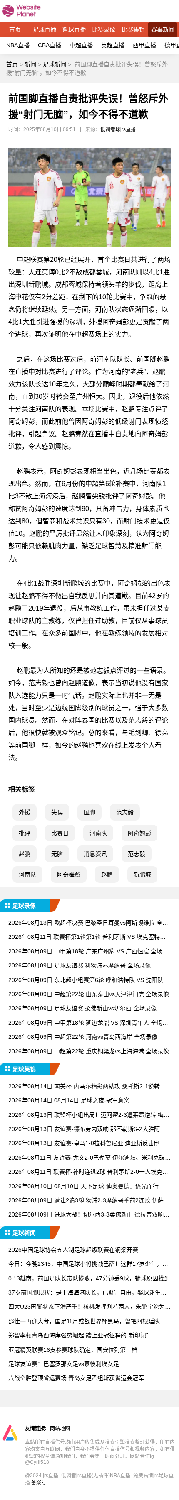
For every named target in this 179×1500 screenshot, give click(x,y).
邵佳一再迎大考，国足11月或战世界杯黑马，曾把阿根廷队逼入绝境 (87, 1322)
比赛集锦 (133, 29)
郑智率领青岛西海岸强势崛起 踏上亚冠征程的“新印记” (78, 1335)
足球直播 (44, 29)
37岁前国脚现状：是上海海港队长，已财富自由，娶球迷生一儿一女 (87, 1293)
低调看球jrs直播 (118, 129)
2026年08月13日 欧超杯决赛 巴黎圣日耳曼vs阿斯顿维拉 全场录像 (88, 923)
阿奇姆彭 (139, 833)
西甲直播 (144, 45)
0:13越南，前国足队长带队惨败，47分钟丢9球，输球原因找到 (89, 1278)
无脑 (57, 853)
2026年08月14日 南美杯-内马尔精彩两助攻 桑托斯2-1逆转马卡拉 (87, 1087)
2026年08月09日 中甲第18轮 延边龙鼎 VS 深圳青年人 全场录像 (88, 1023)
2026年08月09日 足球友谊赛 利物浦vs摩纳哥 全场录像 (79, 965)
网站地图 (60, 1429)
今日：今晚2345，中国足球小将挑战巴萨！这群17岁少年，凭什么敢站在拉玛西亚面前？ (88, 1264)
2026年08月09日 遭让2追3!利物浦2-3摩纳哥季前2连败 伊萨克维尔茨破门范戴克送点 (88, 1201)
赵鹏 (24, 853)
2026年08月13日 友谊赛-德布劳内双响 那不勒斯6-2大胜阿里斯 (87, 1130)
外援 (24, 812)
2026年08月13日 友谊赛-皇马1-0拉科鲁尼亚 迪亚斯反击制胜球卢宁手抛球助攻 (87, 1144)
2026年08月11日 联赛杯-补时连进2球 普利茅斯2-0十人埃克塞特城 (88, 1172)
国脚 (89, 812)
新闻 (30, 64)
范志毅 (125, 812)
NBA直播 (18, 45)
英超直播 (112, 45)
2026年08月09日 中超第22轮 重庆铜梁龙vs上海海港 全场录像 (88, 1051)
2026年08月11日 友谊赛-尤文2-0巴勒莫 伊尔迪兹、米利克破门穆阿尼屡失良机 (89, 1158)
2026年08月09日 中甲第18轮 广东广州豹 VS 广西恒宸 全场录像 (88, 952)
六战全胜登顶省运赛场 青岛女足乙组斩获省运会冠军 (76, 1378)
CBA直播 (49, 45)
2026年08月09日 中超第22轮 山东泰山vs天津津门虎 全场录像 (88, 994)
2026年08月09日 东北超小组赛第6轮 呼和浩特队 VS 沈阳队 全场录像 (89, 981)
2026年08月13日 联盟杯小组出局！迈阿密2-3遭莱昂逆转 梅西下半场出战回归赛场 (88, 1115)
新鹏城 (142, 874)
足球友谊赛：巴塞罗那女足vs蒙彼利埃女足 (63, 1364)
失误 (57, 812)
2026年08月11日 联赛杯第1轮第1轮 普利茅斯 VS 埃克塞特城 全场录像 (87, 937)
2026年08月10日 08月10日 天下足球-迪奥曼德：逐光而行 (83, 1186)
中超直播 (81, 45)
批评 (24, 833)
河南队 (98, 833)
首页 (15, 29)
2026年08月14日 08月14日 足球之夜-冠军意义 (68, 1100)
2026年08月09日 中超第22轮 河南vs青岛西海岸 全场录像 (82, 1036)
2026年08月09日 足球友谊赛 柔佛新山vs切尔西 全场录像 (82, 1008)
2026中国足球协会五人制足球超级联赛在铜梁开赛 (73, 1249)
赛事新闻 (162, 29)
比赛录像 (103, 29)
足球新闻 (54, 64)
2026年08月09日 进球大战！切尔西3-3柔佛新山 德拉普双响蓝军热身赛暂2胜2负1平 (88, 1215)
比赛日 (60, 833)
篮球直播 (74, 29)
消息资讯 (95, 853)
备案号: (39, 1482)
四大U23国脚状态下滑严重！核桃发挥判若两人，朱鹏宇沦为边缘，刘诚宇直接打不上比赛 (89, 1307)
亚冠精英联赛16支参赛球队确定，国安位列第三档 (72, 1349)
